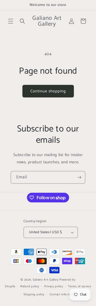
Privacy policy (53, 286)
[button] (11, 21)
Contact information (64, 294)
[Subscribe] (79, 177)
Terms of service (79, 286)
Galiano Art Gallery (46, 279)
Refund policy (29, 286)
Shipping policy (34, 294)
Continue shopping (48, 91)
